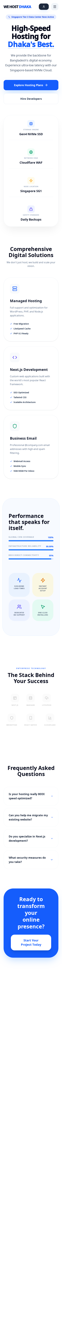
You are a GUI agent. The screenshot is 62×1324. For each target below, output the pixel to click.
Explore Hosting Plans (28, 85)
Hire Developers (31, 99)
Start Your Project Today (31, 942)
